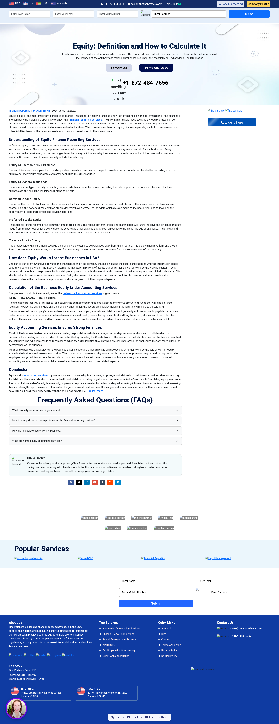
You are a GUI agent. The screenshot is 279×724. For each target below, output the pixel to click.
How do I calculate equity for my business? (36, 430)
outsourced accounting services (82, 293)
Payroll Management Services (119, 639)
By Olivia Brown (41, 110)
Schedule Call (119, 67)
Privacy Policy (169, 650)
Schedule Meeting (232, 3)
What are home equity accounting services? (37, 440)
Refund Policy (169, 656)
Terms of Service (171, 645)
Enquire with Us (158, 717)
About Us (166, 628)
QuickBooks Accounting (115, 656)
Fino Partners (94, 391)
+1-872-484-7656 (113, 3)
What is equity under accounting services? (36, 410)
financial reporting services (85, 119)
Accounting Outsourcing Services (121, 628)
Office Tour (171, 3)
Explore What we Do (156, 67)
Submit (249, 14)
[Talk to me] (16, 708)
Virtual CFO (108, 645)
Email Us (136, 717)
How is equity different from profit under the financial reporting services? (53, 420)
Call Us (120, 717)
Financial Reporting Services (118, 634)
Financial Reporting (19, 110)
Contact (166, 639)
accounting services (36, 375)
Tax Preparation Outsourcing (118, 650)
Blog (163, 634)
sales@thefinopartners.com (146, 3)
